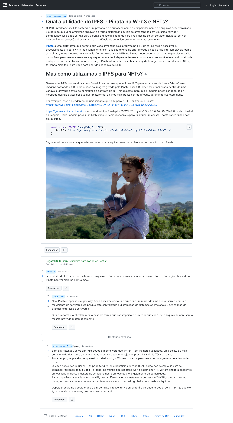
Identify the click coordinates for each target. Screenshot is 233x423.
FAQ (90, 416)
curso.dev (179, 416)
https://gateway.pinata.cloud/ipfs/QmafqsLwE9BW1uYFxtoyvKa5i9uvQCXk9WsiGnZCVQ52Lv (101, 104)
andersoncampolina (56, 16)
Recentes (41, 5)
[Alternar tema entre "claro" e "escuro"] (205, 5)
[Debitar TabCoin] (42, 27)
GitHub (100, 416)
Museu (112, 416)
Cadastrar (224, 5)
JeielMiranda (68, 264)
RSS (123, 416)
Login (213, 5)
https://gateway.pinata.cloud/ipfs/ (66, 111)
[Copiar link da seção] (145, 74)
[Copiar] (189, 127)
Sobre (134, 416)
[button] (42, 308)
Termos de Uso (161, 416)
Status (145, 416)
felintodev (58, 297)
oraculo (51, 272)
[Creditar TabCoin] (42, 16)
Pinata (50, 45)
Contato (78, 416)
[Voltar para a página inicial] (46, 416)
